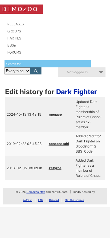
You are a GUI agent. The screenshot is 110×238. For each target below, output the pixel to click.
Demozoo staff (36, 191)
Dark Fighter (76, 92)
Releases (15, 24)
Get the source (74, 200)
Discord (54, 200)
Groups (14, 31)
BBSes (12, 45)
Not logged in (77, 72)
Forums (14, 52)
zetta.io (27, 200)
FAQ (40, 200)
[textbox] (48, 63)
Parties (14, 38)
